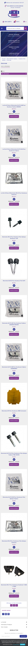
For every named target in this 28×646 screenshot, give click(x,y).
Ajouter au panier (14, 116)
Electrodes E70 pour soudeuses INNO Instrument (14, 410)
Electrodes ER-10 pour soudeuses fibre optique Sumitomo (14, 541)
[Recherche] (25, 28)
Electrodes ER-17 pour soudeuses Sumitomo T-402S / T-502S (14, 585)
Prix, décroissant (14, 74)
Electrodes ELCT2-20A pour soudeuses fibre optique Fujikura (14, 498)
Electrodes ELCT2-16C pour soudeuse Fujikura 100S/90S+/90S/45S (14, 324)
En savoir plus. (16, 644)
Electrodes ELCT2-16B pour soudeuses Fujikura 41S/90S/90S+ (14, 367)
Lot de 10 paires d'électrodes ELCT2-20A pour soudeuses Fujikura (14, 150)
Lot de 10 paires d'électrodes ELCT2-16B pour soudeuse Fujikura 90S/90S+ (14, 106)
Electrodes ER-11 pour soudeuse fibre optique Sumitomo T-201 (14, 237)
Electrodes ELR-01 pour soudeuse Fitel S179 (14, 280)
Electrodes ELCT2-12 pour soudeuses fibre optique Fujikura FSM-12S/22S (14, 454)
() (25, 21)
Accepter (22, 644)
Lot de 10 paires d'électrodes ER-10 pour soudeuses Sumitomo (14, 193)
